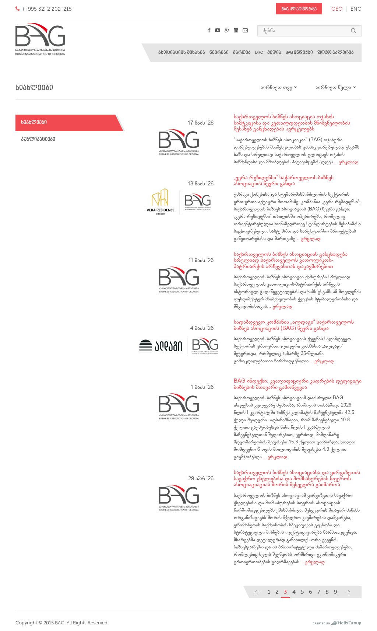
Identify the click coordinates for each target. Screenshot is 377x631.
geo (337, 9)
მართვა (242, 52)
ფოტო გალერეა (335, 52)
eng (356, 9)
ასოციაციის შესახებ (181, 52)
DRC (259, 52)
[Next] (348, 592)
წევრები (219, 52)
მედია (274, 52)
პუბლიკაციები (38, 139)
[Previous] (257, 592)
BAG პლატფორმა (299, 9)
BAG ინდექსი (299, 52)
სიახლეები (34, 122)
